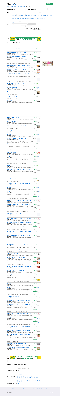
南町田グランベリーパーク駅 (41, 18)
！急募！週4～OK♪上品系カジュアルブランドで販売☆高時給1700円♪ (18, 347)
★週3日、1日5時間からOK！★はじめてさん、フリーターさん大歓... (18, 73)
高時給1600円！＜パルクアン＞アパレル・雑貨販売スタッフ (17, 343)
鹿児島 (20, 381)
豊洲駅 (18, 18)
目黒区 (13, 53)
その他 (13, 22)
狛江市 (36, 15)
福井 (17, 377)
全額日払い (20, 374)
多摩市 (51, 15)
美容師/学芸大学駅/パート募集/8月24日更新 (14, 213)
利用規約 (13, 388)
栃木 (34, 377)
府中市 (47, 14)
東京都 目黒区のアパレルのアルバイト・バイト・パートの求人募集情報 (20, 9)
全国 (17, 376)
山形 (29, 376)
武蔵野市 (40, 14)
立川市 (37, 14)
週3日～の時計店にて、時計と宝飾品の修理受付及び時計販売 (17, 125)
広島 (19, 380)
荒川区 (19, 14)
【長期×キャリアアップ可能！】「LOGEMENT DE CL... (16, 257)
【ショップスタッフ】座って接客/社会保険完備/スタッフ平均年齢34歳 (19, 266)
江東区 (35, 12)
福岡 (31, 380)
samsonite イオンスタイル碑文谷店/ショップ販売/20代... (16, 56)
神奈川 (30, 377)
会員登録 (51, 1)
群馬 (36, 377)
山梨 (19, 377)
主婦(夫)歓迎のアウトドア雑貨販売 (13, 96)
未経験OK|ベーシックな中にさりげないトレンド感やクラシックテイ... (19, 169)
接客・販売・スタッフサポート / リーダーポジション (16, 83)
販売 (15, 6)
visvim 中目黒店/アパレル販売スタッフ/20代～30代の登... (16, 52)
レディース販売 (9, 100)
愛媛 (27, 380)
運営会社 (47, 388)
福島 (31, 376)
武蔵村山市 (48, 15)
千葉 (27, 377)
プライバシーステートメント (27, 388)
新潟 (33, 376)
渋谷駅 (15, 18)
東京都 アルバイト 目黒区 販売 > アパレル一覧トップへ (45, 384)
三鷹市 (43, 14)
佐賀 (33, 380)
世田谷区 (45, 12)
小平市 (21, 15)
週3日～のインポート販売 (11, 121)
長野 (21, 377)
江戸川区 (32, 14)
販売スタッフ (9, 134)
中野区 (50, 12)
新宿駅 (13, 18)
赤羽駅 (28, 18)
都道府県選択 (14, 4)
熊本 (35, 380)
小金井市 (18, 15)
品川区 (37, 12)
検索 (43, 3)
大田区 (43, 12)
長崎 (39, 380)
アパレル (18, 6)
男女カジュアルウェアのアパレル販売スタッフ (15, 91)
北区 (17, 14)
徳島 (23, 380)
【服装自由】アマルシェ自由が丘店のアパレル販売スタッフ (17, 69)
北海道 (20, 376)
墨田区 (32, 12)
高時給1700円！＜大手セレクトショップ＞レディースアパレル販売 (18, 334)
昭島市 (50, 14)
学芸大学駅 (15, 57)
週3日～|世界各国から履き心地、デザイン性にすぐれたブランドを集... (19, 218)
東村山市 (26, 15)
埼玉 (25, 377)
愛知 (38, 377)
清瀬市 (41, 15)
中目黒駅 (15, 53)
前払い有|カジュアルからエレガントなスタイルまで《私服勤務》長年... (19, 204)
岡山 (17, 380)
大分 (37, 380)
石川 (37, 376)
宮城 (25, 376)
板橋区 (22, 14)
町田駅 (31, 18)
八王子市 (35, 14)
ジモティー (8, 6)
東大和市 (39, 15)
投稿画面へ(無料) (50, 3)
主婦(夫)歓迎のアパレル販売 (11, 152)
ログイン (47, 1)
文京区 (28, 12)
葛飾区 (29, 14)
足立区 (27, 14)
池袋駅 (20, 18)
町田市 (15, 15)
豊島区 (15, 14)
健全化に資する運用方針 (36, 388)
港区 (23, 12)
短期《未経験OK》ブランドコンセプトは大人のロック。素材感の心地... (19, 222)
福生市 (34, 15)
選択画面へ (18, 383)
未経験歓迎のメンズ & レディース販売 (13, 117)
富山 (35, 376)
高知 (29, 380)
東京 (11, 53)
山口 (21, 380)
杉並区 (13, 14)
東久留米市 (44, 15)
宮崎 (17, 381)
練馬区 (24, 14)
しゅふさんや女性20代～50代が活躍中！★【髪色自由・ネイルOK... (18, 65)
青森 (21, 376)
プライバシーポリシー (18, 388)
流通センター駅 (34, 18)
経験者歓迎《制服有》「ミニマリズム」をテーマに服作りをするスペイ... (19, 208)
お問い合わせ (43, 388)
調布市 (13, 15)
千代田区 (18, 12)
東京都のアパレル (22, 6)
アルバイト (11, 6)
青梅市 (45, 14)
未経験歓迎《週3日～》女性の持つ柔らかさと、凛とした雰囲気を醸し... (19, 183)
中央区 (21, 12)
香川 (25, 380)
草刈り (18, 374)
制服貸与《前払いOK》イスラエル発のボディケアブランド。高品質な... (19, 300)
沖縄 (21, 381)
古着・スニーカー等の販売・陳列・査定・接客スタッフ (16, 138)
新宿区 (25, 12)
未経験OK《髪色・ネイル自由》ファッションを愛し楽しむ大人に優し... (19, 326)
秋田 (27, 376)
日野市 (23, 15)
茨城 (32, 377)
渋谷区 (48, 12)
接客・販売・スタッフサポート (12, 87)
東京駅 (23, 18)
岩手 (23, 376)
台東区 (30, 12)
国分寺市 (29, 15)
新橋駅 (26, 18)
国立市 (31, 15)
